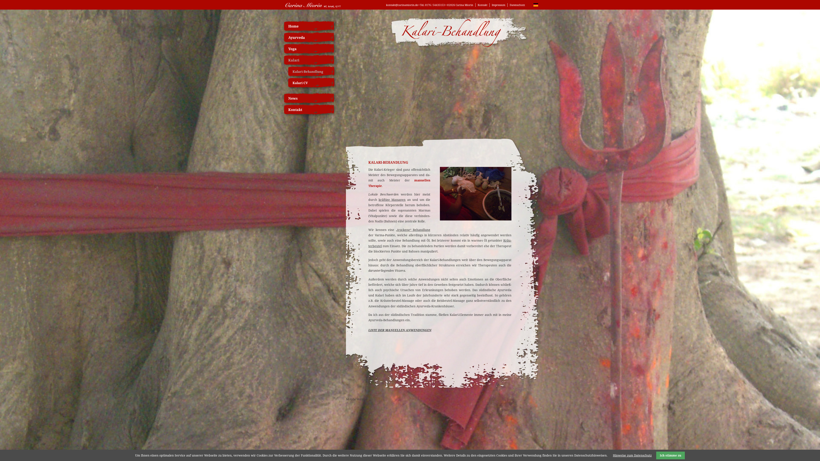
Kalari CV (300, 83)
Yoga (292, 49)
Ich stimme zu (670, 455)
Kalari (293, 60)
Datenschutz (517, 5)
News (293, 98)
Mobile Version (356, 399)
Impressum (498, 5)
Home (293, 26)
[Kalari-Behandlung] (475, 219)
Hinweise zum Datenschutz (632, 455)
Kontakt (482, 5)
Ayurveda (296, 37)
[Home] (313, 8)
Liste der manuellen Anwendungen (399, 330)
